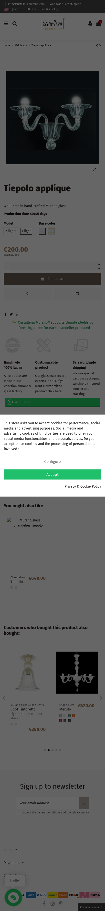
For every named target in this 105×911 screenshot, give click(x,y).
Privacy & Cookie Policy (83, 486)
